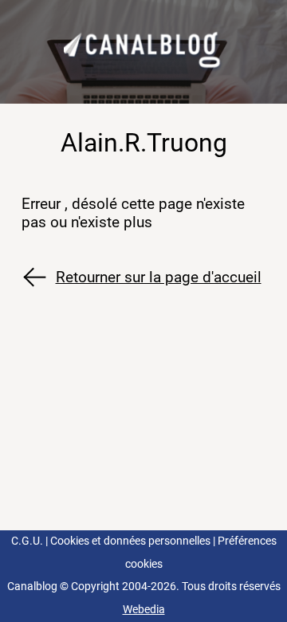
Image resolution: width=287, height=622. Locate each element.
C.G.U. (27, 541)
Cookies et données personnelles (130, 541)
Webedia (144, 609)
